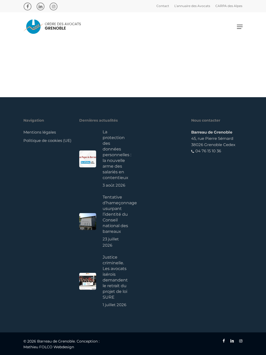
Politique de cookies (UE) (47, 140)
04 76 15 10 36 (207, 150)
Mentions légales (39, 132)
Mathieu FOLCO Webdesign (48, 347)
